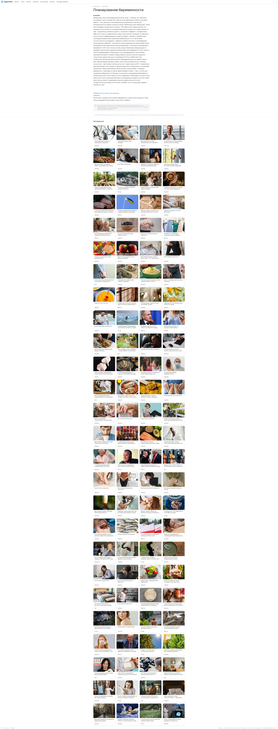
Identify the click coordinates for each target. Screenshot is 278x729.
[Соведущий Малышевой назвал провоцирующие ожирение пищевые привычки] (150, 599)
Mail (2, 727)
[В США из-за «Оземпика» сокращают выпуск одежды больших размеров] (174, 229)
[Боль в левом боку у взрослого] (104, 321)
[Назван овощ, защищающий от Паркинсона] (150, 575)
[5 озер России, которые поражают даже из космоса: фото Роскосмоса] (150, 552)
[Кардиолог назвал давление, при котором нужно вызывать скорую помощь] (127, 506)
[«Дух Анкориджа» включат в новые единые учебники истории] (150, 460)
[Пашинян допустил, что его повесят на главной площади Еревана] (150, 321)
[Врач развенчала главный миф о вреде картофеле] (104, 344)
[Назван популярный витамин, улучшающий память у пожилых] (104, 182)
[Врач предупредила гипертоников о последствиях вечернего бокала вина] (104, 414)
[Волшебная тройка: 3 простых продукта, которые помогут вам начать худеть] (127, 390)
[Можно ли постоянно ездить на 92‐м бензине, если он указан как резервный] (174, 460)
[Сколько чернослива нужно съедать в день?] (127, 229)
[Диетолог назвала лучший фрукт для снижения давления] (174, 645)
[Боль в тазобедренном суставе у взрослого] (174, 275)
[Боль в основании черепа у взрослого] (127, 575)
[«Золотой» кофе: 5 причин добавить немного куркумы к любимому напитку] (150, 390)
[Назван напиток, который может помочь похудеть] (150, 182)
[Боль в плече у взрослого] (104, 575)
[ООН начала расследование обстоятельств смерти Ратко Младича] (127, 460)
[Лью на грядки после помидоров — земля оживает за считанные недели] (127, 344)
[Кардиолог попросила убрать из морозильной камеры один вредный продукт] (150, 159)
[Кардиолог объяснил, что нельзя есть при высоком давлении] (174, 182)
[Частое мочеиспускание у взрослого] (127, 483)
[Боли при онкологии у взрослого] (150, 483)
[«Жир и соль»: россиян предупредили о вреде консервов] (174, 552)
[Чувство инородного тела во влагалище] (174, 205)
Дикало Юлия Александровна (109, 93)
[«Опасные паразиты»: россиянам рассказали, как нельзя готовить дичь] (104, 205)
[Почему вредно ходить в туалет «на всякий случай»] (150, 298)
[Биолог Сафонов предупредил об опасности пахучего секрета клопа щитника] (127, 691)
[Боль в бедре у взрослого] (174, 252)
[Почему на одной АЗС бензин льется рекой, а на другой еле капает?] (150, 691)
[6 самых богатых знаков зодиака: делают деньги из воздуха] (174, 136)
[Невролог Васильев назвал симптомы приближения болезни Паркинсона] (174, 414)
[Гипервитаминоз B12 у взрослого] (150, 344)
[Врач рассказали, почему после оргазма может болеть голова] (150, 205)
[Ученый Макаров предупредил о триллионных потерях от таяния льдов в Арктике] (127, 321)
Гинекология (105, 6)
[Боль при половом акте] (127, 159)
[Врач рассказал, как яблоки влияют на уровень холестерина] (104, 159)
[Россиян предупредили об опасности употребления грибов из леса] (127, 367)
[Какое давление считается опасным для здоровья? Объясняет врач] (104, 136)
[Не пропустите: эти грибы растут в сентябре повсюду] (174, 506)
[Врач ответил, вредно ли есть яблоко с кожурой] (127, 252)
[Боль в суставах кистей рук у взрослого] (150, 229)
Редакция (220, 727)
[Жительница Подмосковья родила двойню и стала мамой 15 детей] (104, 390)
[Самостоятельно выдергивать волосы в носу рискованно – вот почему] (104, 645)
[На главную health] (7, 1)
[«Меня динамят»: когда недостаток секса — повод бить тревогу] (174, 691)
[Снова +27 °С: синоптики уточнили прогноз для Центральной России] (150, 645)
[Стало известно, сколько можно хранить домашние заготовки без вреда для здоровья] (174, 599)
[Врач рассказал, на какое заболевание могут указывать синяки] (150, 136)
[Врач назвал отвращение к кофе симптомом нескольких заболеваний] (104, 437)
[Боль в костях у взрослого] (127, 414)
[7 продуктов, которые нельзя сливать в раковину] (127, 275)
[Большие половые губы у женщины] (127, 136)
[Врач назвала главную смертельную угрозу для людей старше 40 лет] (150, 437)
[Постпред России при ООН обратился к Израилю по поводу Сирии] (127, 645)
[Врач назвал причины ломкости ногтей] (174, 483)
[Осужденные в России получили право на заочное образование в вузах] (127, 298)
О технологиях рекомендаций (254, 727)
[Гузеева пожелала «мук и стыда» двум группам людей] (104, 668)
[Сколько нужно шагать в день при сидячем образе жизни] (150, 714)
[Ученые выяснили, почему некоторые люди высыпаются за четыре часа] (174, 437)
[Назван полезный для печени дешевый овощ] (104, 252)
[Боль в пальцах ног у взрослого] (174, 390)
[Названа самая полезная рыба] (127, 529)
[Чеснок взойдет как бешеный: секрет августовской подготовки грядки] (104, 367)
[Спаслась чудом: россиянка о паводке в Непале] (150, 622)
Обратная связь (243, 727)
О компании (6, 727)
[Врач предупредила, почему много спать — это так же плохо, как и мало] (150, 252)
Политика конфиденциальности (268, 727)
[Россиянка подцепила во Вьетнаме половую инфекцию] (174, 159)
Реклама (12, 727)
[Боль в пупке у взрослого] (127, 599)
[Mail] (2, 1)
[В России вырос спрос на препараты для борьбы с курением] (174, 321)
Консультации (96, 6)
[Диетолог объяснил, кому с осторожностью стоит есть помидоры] (174, 575)
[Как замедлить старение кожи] (127, 622)
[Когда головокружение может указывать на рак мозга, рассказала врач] (174, 714)
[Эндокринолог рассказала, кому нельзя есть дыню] (174, 298)
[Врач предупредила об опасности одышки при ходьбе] (104, 714)
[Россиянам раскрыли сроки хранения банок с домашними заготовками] (127, 437)
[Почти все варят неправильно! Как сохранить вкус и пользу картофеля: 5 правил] (150, 275)
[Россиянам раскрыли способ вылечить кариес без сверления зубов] (104, 529)
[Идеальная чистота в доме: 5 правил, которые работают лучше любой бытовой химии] (174, 668)
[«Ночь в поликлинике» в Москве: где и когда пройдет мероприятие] (104, 691)
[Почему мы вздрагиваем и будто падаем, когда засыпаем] (127, 552)
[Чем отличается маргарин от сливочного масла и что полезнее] (127, 668)
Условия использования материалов (231, 727)
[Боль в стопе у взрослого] (104, 483)
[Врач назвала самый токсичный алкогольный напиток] (104, 506)
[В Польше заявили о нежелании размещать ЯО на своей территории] (150, 529)
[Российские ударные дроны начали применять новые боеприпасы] (174, 622)
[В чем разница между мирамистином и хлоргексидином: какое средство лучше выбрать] (174, 367)
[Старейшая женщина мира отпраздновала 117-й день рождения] (104, 460)
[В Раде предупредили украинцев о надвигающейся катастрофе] (127, 205)
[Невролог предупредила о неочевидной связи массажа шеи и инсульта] (174, 529)
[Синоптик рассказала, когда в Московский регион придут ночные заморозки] (104, 622)
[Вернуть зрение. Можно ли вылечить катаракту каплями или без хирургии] (150, 506)
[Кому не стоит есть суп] (104, 298)
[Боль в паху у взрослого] (150, 414)
